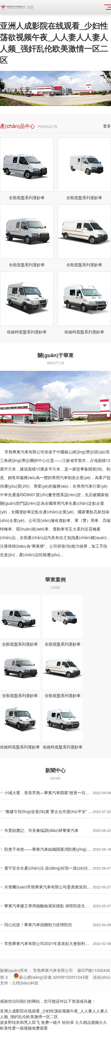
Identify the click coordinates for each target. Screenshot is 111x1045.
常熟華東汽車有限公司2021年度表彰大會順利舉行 (57, 943)
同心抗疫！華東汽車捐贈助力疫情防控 (57, 924)
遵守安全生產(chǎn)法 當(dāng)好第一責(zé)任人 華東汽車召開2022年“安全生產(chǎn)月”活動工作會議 (57, 868)
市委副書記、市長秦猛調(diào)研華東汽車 (57, 830)
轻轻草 (68, 1022)
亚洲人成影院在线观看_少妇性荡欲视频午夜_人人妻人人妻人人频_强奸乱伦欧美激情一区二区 (54, 42)
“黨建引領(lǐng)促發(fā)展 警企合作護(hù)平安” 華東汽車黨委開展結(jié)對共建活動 (57, 811)
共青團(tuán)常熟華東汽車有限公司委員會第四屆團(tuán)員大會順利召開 (57, 887)
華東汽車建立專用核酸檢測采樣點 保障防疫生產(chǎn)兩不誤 (57, 905)
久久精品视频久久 (91, 1022)
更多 (107, 126)
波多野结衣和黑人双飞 (20, 1022)
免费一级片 (51, 1022)
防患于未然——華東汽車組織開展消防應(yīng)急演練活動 (57, 849)
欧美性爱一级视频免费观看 (24, 1028)
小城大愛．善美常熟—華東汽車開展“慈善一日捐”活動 (57, 792)
